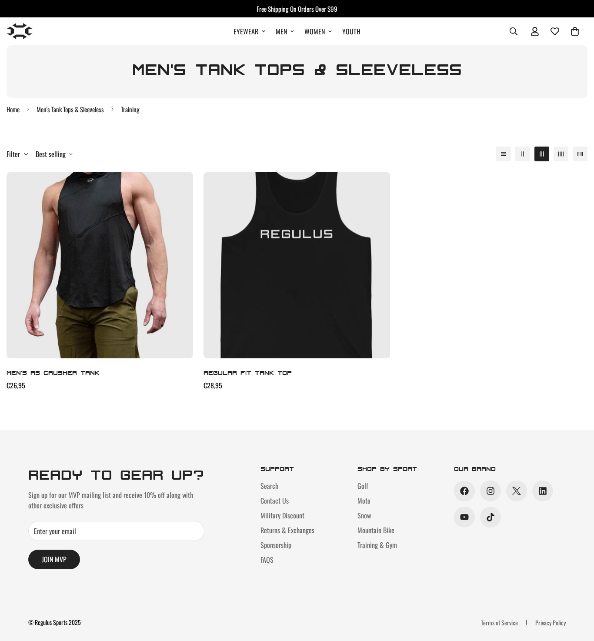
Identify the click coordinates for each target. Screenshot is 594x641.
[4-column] (561, 154)
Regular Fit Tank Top (248, 372)
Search (269, 486)
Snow (364, 515)
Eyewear (246, 31)
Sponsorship (275, 545)
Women (314, 31)
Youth (351, 31)
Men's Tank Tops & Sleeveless (70, 109)
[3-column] (541, 154)
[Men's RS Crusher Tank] (100, 265)
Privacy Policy (550, 622)
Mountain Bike (375, 530)
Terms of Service (499, 622)
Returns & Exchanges (287, 530)
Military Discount (282, 515)
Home (13, 109)
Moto (363, 500)
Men (281, 31)
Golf (362, 486)
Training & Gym (377, 545)
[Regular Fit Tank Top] (297, 265)
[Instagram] (490, 491)
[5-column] (580, 154)
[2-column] (522, 154)
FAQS (267, 559)
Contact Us (274, 500)
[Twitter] (516, 491)
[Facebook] (464, 491)
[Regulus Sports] (20, 31)
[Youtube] (464, 517)
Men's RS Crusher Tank (53, 372)
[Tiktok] (490, 517)
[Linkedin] (542, 491)
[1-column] (503, 154)
